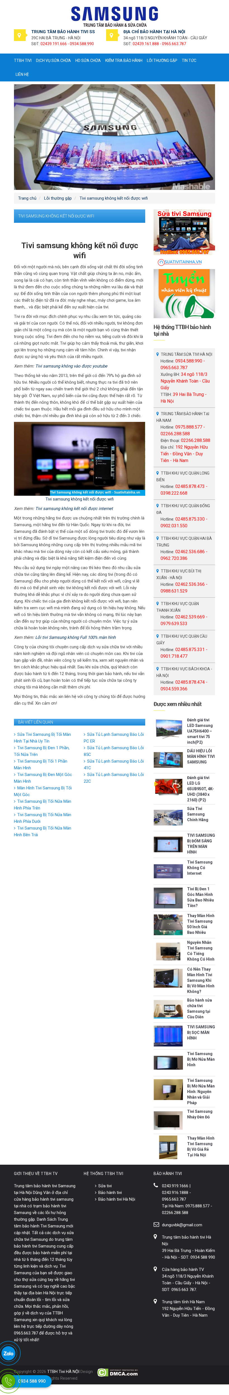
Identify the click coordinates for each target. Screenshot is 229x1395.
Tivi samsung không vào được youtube (71, 366)
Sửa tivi (105, 1185)
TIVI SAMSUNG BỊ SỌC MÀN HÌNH (201, 1032)
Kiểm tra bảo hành (123, 60)
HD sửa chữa (88, 60)
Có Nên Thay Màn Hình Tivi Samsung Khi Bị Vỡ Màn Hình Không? (200, 980)
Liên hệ (22, 74)
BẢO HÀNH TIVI (168, 1173)
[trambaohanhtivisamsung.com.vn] (115, 16)
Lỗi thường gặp (162, 60)
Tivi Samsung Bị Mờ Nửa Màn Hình (201, 1059)
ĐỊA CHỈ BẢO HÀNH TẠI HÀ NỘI (154, 31)
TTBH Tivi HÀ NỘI (63, 1371)
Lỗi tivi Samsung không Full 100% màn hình (75, 637)
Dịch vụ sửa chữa (53, 60)
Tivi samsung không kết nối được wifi (80, 499)
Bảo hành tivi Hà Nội (116, 1199)
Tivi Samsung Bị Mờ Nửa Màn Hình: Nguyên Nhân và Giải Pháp (201, 1091)
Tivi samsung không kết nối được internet (74, 508)
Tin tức (189, 60)
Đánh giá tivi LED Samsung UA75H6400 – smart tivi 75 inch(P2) (200, 731)
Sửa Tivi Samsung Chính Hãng (197, 814)
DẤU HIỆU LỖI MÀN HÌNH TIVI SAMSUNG (201, 756)
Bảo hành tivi (110, 1192)
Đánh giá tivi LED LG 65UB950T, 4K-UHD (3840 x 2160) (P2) (200, 788)
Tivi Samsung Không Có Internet (200, 868)
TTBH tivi (23, 60)
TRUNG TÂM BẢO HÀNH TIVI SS (63, 31)
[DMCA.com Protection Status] (118, 1372)
